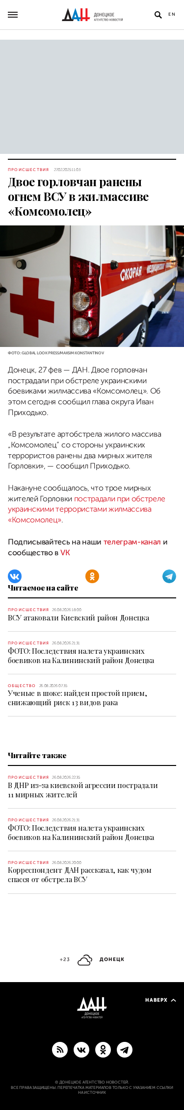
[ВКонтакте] (15, 576)
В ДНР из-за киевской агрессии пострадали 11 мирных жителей (83, 789)
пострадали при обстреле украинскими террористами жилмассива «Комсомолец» (86, 509)
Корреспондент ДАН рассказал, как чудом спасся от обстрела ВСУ (80, 874)
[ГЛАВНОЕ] (124, 1049)
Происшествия (28, 170)
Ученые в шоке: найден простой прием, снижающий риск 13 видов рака (77, 697)
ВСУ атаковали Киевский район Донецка (78, 617)
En (172, 14)
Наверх (156, 1000)
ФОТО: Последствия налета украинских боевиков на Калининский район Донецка (81, 655)
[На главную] (92, 15)
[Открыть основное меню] (13, 15)
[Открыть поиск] (158, 15)
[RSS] (60, 1049)
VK (65, 552)
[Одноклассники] (92, 576)
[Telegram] (169, 576)
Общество (22, 686)
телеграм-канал (132, 542)
